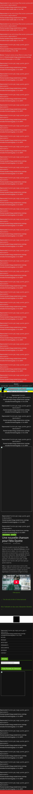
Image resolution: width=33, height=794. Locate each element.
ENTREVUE (4, 650)
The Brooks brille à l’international (13, 599)
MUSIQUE (13, 534)
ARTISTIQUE (4, 642)
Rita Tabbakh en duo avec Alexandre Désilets (16, 608)
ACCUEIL (3, 637)
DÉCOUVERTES (6, 534)
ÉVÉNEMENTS (4, 645)
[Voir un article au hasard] (30, 394)
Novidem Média (16, 543)
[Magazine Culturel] (16, 388)
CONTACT (3, 653)
